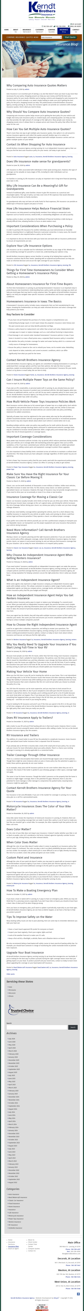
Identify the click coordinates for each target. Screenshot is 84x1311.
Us (15, 31)
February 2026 (13, 1054)
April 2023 (12, 1158)
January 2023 (13, 1167)
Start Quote (70, 37)
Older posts (11, 974)
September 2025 (14, 1069)
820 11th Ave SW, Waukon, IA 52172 (68, 1274)
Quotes (51, 31)
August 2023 (13, 1146)
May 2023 (12, 1155)
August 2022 (13, 1182)
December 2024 (14, 1097)
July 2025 (12, 1075)
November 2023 (14, 1136)
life (70, 265)
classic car (37, 548)
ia (34, 156)
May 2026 (12, 1045)
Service (40, 31)
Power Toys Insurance (21, 467)
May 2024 (12, 1118)
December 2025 (14, 1060)
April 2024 (12, 1121)
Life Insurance (19, 265)
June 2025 (12, 1078)
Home (10, 1240)
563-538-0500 (61, 26)
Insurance (12, 1210)
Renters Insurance (20, 639)
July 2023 (12, 1149)
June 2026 (12, 1042)
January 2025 (13, 1094)
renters (73, 639)
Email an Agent (75, 26)
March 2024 (13, 1124)
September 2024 (14, 1106)
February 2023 (13, 1164)
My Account (76, 24)
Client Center (32, 1242)
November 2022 (14, 1173)
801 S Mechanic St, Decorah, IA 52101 (67, 1262)
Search (9, 1023)
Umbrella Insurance (15, 1228)
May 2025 (12, 1081)
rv (68, 713)
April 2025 (12, 1084)
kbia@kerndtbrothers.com (71, 1254)
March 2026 (13, 1051)
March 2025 (13, 1088)
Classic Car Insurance (21, 548)
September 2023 (14, 1143)
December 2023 (14, 1133)
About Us (31, 1240)
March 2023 (13, 1161)
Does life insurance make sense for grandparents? (38, 161)
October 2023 (13, 1140)
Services (27, 31)
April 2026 (12, 1048)
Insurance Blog (13, 1246)
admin (27, 89)
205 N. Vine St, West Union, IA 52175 (68, 1286)
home (32, 375)
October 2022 (13, 1176)
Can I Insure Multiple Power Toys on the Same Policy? (41, 379)
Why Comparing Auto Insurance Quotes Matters (37, 85)
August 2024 (13, 1109)
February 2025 (13, 1091)
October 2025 (13, 1066)
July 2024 (12, 1112)
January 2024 (13, 1130)
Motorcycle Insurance (21, 883)
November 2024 (14, 1100)
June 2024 (12, 1115)
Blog (64, 31)
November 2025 (14, 1063)
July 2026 (12, 1039)
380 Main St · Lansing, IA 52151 (70, 1246)
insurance (38, 156)
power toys (10, 469)
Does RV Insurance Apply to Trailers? (30, 717)
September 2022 (14, 1179)
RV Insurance (18, 713)
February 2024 (13, 1127)
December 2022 (14, 1170)
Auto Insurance (19, 156)
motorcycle (10, 885)
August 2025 (13, 1072)
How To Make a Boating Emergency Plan (32, 890)
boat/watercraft (43, 967)
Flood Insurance (14, 1203)
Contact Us (32, 1251)
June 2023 (12, 1152)
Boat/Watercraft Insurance (23, 967)
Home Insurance (19, 375)
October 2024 (13, 1103)
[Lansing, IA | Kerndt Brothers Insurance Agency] (42, 11)
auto (30, 156)
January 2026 (13, 1057)
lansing (69, 156)
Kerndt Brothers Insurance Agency (55, 156)
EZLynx (56, 1298)
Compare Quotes (34, 1249)
